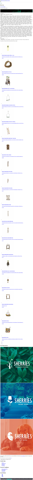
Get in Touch (3, 470)
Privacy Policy (4, 469)
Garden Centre (4, 463)
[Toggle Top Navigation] (16, 1)
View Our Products (2, 6)
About (3, 462)
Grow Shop (3, 465)
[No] (11, 479)
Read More (10, 479)
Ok (7, 479)
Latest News (3, 471)
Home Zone (3, 464)
